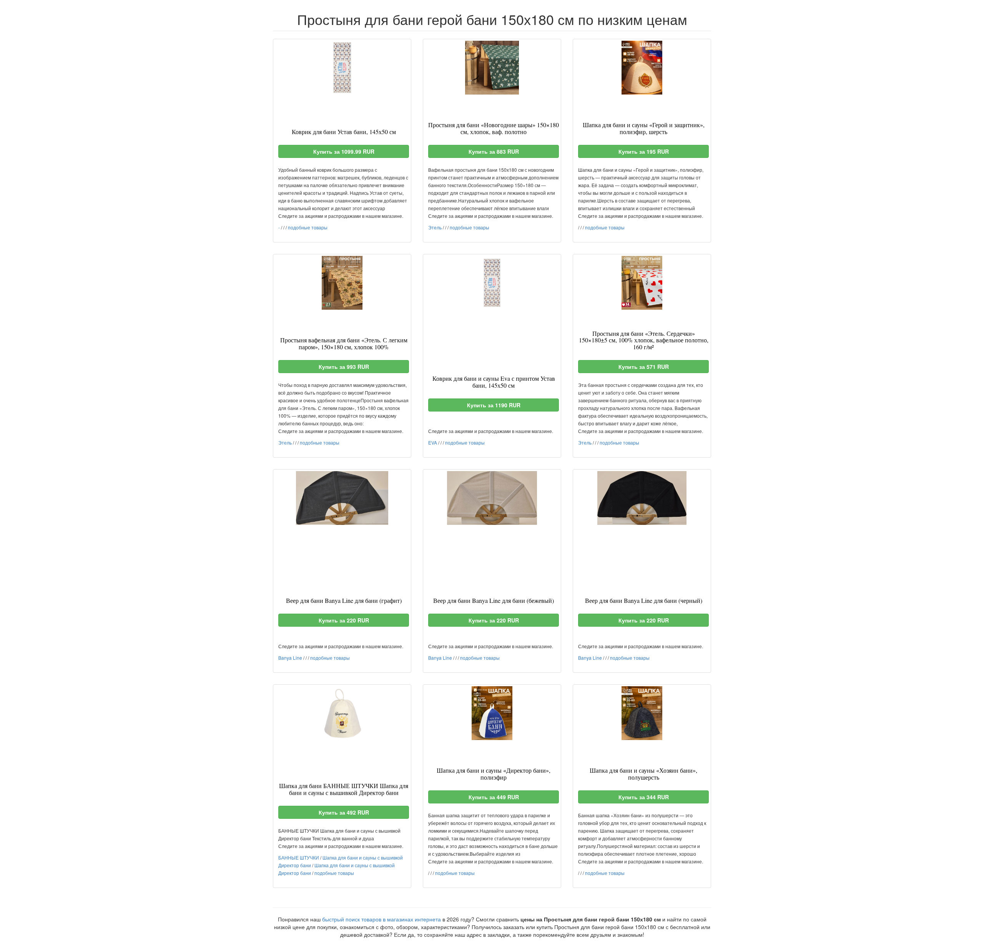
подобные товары (307, 227)
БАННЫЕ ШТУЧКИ (298, 857)
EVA (432, 442)
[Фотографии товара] (342, 68)
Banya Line (290, 657)
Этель (435, 227)
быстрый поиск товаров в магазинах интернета (381, 919)
